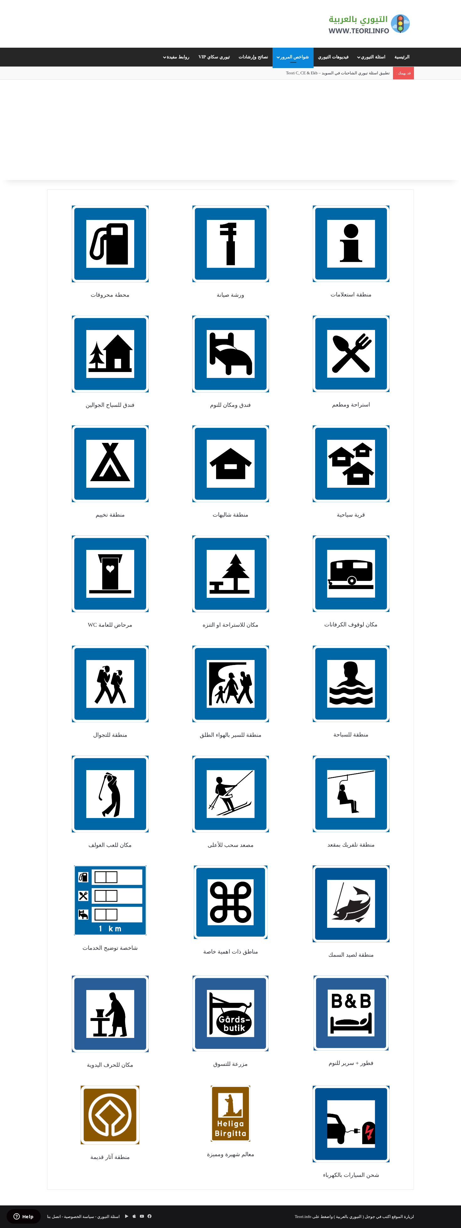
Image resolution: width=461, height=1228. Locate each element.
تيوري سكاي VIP (214, 57)
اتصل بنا (54, 1216)
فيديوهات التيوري (333, 57)
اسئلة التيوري (373, 57)
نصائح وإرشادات (253, 57)
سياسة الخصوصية (79, 1216)
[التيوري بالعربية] (369, 24)
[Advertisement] (230, 133)
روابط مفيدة (178, 57)
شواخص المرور (294, 57)
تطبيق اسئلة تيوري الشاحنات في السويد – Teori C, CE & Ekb (338, 73)
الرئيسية (402, 57)
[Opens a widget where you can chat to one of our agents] (23, 1217)
